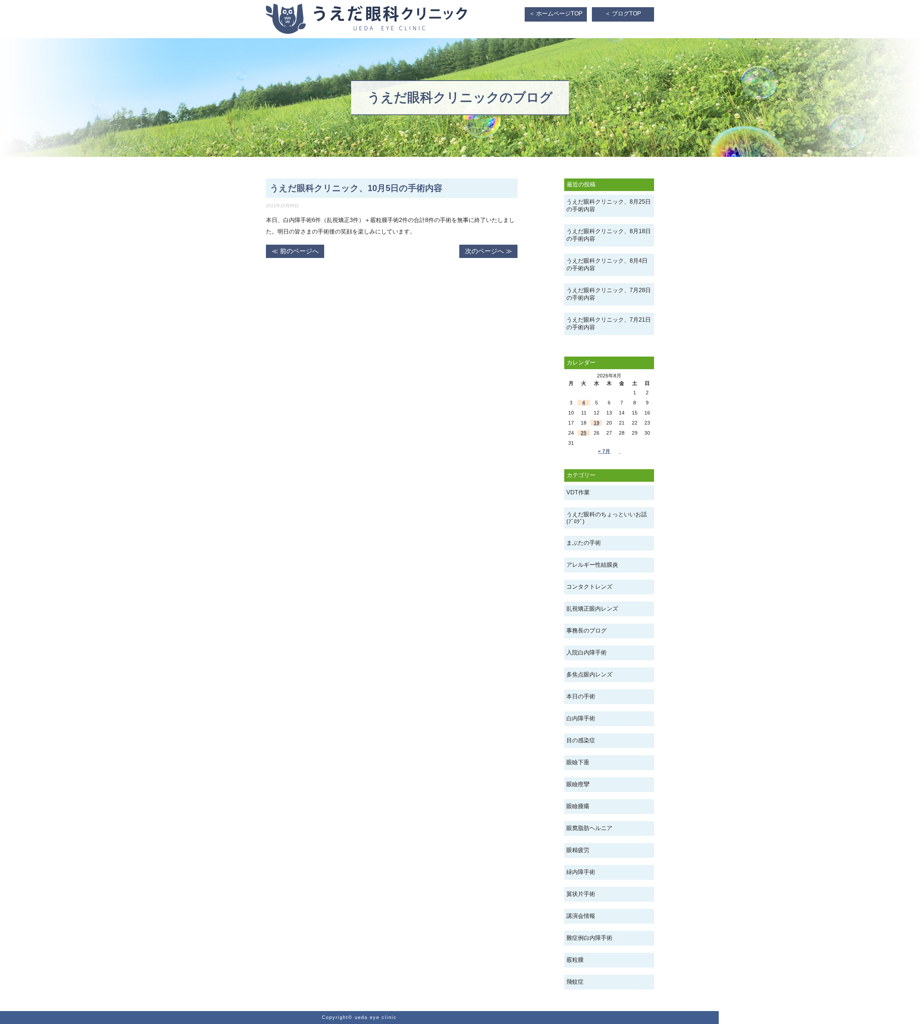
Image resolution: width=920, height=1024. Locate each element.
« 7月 (604, 451)
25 (583, 433)
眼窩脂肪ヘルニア (589, 828)
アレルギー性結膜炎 (592, 565)
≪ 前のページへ (295, 251)
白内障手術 (580, 718)
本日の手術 (580, 696)
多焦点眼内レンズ (589, 674)
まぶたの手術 (583, 543)
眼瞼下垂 (577, 762)
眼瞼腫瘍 (577, 806)
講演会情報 (580, 916)
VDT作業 (578, 492)
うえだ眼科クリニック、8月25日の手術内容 (608, 205)
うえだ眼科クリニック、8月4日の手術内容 (607, 264)
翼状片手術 (580, 894)
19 (596, 423)
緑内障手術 (580, 872)
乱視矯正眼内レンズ (592, 609)
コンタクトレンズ (589, 587)
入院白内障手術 (586, 652)
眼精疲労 (577, 850)
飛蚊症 (575, 982)
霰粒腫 (575, 960)
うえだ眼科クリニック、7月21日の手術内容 (608, 323)
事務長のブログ (586, 630)
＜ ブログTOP (623, 13)
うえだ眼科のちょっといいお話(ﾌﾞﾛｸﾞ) (606, 518)
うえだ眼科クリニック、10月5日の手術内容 (356, 188)
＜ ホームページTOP (556, 13)
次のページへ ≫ (488, 251)
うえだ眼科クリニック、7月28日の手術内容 (608, 294)
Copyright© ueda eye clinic (359, 1017)
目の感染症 (580, 740)
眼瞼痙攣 (577, 784)
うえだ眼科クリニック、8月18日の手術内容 (608, 235)
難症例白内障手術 (589, 938)
